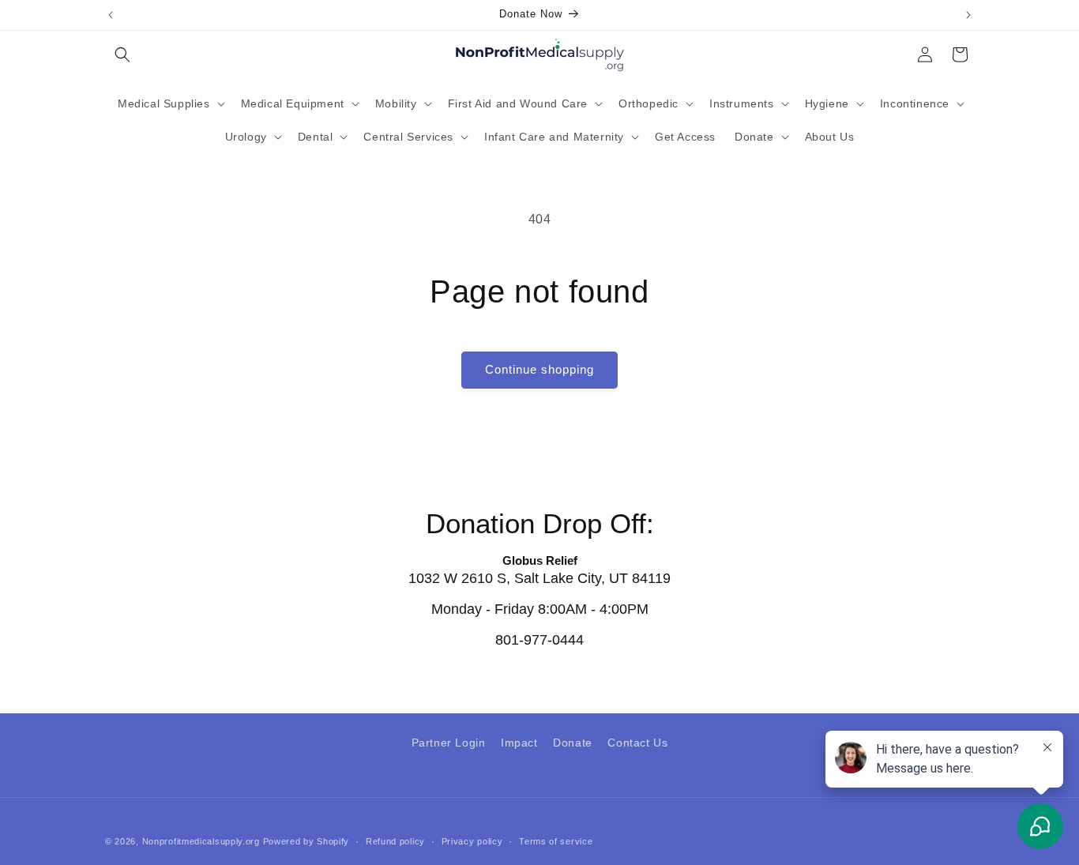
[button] (122, 54)
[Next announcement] (968, 15)
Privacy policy (472, 840)
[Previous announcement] (110, 15)
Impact (519, 742)
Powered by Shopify (306, 841)
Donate (572, 742)
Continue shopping (539, 369)
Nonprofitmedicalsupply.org (201, 841)
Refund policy (395, 840)
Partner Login (449, 742)
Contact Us (637, 742)
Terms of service (555, 840)
